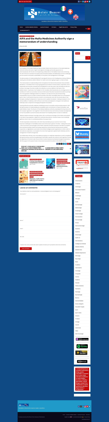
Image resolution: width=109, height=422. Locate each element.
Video (76, 331)
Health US (28, 36)
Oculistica (77, 265)
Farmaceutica (78, 216)
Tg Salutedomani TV (24, 30)
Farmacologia (22, 36)
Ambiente (77, 183)
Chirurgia (77, 198)
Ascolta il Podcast (44, 27)
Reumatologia (78, 295)
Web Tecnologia (79, 334)
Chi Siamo (54, 27)
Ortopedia (77, 274)
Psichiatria (77, 289)
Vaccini (68, 162)
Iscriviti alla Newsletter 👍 (78, 417)
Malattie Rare (78, 249)
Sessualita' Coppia (79, 307)
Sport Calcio (78, 313)
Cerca (77, 53)
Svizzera (39, 159)
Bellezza (77, 192)
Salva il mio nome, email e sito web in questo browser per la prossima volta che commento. (43, 244)
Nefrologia (77, 256)
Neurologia (78, 259)
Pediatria (77, 280)
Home (21, 27)
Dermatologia (32, 171)
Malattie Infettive (60, 161)
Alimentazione (78, 180)
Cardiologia (78, 195)
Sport (76, 310)
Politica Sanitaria (79, 286)
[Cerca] (88, 58)
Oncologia (59, 162)
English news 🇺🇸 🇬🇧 (63, 27)
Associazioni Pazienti (80, 189)
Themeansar (42, 417)
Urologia (77, 322)
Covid (76, 201)
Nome (22, 220)
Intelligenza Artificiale (39, 173)
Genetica (65, 159)
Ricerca (35, 159)
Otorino (77, 277)
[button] (86, 28)
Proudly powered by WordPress (25, 417)
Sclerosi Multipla (79, 301)
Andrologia (78, 187)
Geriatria (77, 232)
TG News (77, 319)
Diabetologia (78, 208)
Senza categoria (79, 304)
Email (21, 228)
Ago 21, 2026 (32, 164)
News (32, 36)
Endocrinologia (79, 214)
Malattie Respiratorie (80, 253)
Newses (36, 417)
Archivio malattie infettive (31, 27)
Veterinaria (78, 328)
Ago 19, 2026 (32, 182)
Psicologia (77, 292)
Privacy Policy (73, 27)
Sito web (22, 236)
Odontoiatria (78, 268)
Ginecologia (78, 235)
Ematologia (78, 210)
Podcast (77, 283)
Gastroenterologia (79, 226)
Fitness (77, 222)
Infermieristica (78, 241)
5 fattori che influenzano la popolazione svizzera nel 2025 (37, 163)
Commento (23, 194)
